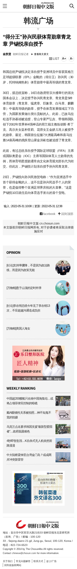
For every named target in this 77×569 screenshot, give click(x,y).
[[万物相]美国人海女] (38, 335)
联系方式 (38, 561)
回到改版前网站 (12, 565)
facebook (48, 213)
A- (71, 58)
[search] (72, 6)
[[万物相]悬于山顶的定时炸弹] (38, 294)
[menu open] (5, 6)
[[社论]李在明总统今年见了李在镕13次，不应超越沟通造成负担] (38, 314)
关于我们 (8, 561)
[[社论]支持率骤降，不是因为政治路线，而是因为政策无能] (38, 274)
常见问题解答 (23, 561)
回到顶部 (67, 213)
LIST (55, 58)
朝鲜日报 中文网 (38, 5)
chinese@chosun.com (24, 553)
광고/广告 (51, 561)
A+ (64, 58)
